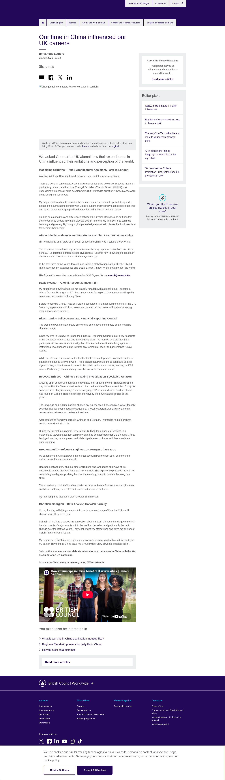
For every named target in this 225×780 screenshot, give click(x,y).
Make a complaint (160, 724)
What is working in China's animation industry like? (73, 638)
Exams (72, 22)
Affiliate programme (86, 718)
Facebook (50, 739)
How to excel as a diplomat (58, 649)
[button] (112, 683)
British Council (48, 12)
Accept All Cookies (95, 770)
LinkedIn (57, 739)
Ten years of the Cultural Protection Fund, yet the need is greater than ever (162, 172)
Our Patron (44, 723)
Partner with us (84, 710)
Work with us (83, 700)
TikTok (80, 739)
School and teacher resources (125, 22)
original (115, 146)
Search (184, 4)
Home (42, 22)
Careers (80, 706)
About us (43, 700)
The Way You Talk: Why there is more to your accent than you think (162, 137)
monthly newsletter (119, 275)
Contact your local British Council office (167, 711)
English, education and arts (160, 22)
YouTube (65, 739)
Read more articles (57, 662)
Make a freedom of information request (166, 718)
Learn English (56, 22)
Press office (157, 706)
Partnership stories (123, 706)
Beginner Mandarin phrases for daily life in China (71, 644)
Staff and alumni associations (91, 714)
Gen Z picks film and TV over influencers (160, 107)
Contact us (160, 3)
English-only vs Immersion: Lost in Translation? (162, 121)
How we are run (46, 710)
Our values (44, 714)
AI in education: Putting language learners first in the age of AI (160, 154)
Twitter (42, 739)
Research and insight (138, 3)
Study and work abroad (93, 22)
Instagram (73, 739)
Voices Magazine (122, 700)
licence (86, 146)
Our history (44, 718)
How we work (45, 706)
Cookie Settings (59, 770)
